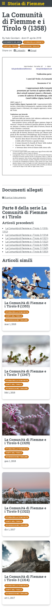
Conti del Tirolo (10, 46)
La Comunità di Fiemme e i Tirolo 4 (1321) (26, 238)
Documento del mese (12, 42)
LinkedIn (20, 50)
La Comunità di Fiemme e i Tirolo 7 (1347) (26, 248)
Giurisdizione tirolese (30, 46)
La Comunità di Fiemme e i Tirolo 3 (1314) (26, 235)
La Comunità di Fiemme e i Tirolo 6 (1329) (26, 245)
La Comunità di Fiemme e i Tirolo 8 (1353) (26, 251)
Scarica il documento (15, 197)
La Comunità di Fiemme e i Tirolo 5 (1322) (26, 241)
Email (33, 50)
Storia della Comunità (33, 42)
